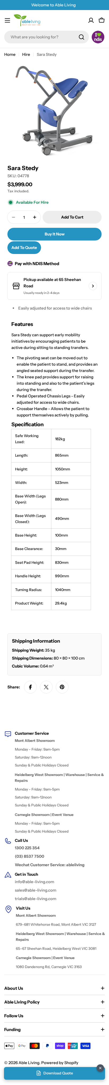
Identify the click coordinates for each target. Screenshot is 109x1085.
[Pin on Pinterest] (62, 687)
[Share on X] (46, 687)
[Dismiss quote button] (100, 1068)
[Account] (91, 20)
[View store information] (93, 286)
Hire (26, 54)
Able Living (29, 1062)
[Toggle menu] (7, 20)
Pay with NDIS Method (37, 263)
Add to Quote (24, 247)
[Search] (81, 37)
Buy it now (55, 234)
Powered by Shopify (59, 1062)
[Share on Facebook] (30, 687)
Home (10, 54)
